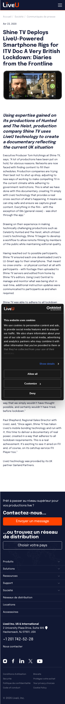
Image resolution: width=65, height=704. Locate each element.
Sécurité (7, 679)
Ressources (10, 576)
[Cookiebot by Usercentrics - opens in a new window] (46, 308)
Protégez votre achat (44, 679)
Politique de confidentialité (16, 683)
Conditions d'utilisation (14, 674)
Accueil (7, 17)
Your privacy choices (43, 683)
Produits (8, 561)
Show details (47, 363)
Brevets (37, 674)
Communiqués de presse (41, 17)
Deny (33, 393)
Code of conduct (11, 688)
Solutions (9, 569)
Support (8, 583)
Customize (30, 383)
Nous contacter (12, 646)
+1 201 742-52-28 (18, 639)
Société (19, 17)
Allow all (33, 373)
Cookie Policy (39, 688)
